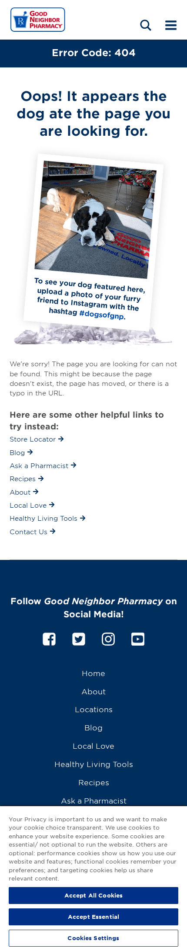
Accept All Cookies (93, 895)
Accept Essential (93, 916)
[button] (145, 25)
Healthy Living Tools (93, 763)
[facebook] (49, 637)
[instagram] (108, 637)
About (93, 691)
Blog (93, 727)
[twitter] (78, 637)
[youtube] (137, 637)
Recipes (93, 782)
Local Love (93, 745)
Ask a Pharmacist (94, 800)
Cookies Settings (93, 937)
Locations (94, 708)
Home (93, 672)
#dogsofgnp (101, 314)
